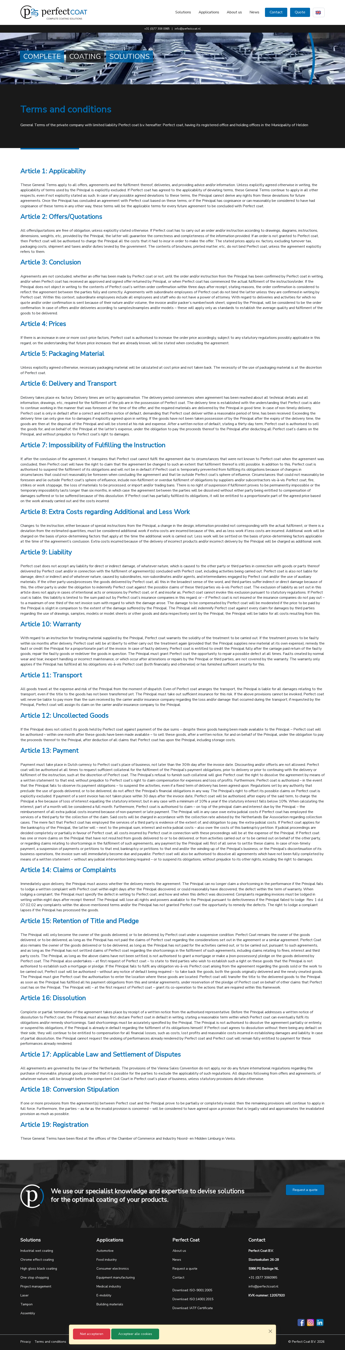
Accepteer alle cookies (135, 1334)
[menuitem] (234, 12)
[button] (183, 12)
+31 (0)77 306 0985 (157, 29)
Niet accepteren (91, 1334)
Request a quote (305, 1190)
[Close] (270, 1331)
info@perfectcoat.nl (188, 29)
